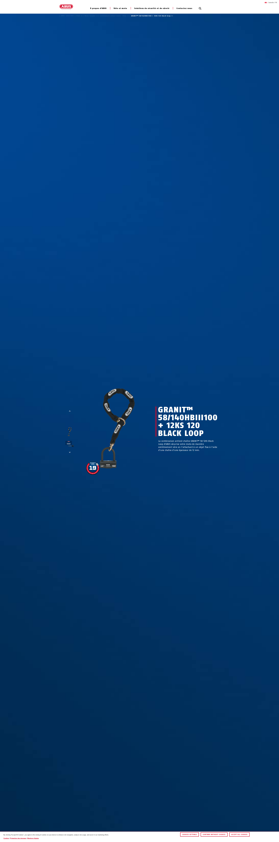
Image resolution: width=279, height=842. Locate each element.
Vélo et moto (120, 8)
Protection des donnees (18, 838)
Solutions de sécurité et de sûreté (151, 8)
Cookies (6, 838)
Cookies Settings (189, 834)
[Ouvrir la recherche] (200, 9)
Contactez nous (184, 8)
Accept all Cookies (239, 834)
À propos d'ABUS (98, 8)
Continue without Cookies (214, 834)
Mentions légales (33, 838)
